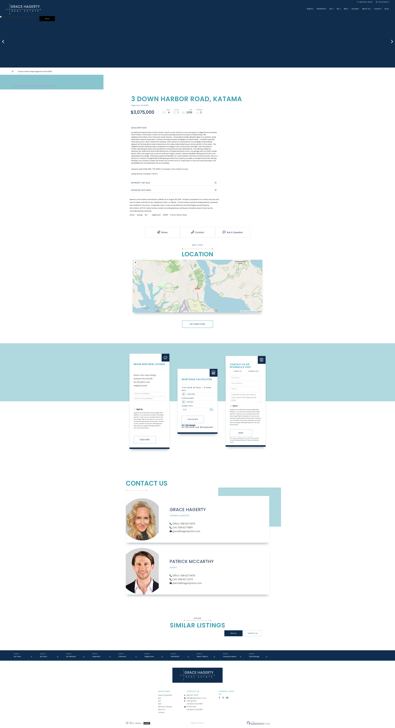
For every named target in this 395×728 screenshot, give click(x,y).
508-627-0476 (365, 2)
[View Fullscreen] (135, 270)
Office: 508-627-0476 (184, 523)
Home (132, 215)
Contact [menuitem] (378, 9)
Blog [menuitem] (387, 9)
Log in (380, 2)
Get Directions (197, 324)
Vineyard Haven (229, 656)
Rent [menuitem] (346, 9)
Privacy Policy (144, 428)
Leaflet (243, 311)
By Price (43, 656)
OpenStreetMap (251, 311)
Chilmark (122, 656)
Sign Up (386, 2)
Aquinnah (96, 656)
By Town (17, 656)
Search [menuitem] (310, 9)
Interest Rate (187, 406)
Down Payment (188, 398)
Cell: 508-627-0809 (183, 527)
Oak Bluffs (175, 656)
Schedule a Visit (253, 371)
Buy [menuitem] (331, 9)
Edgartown (156, 215)
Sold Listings (254, 656)
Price (184, 390)
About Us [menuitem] (366, 9)
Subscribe (145, 439)
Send (240, 433)
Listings (139, 215)
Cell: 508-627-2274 (183, 579)
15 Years (207, 387)
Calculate (193, 419)
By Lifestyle (71, 656)
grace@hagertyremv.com (186, 531)
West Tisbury (202, 656)
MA (146, 215)
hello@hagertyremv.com (196, 698)
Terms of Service (253, 440)
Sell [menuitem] (338, 9)
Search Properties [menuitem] (165, 695)
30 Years (196, 387)
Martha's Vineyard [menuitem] (165, 707)
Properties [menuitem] (321, 9)
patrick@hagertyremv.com (187, 583)
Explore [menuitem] (355, 9)
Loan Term (186, 388)
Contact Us (238, 371)
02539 (165, 215)
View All (233, 633)
